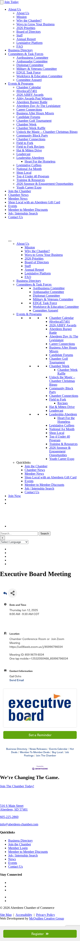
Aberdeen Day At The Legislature (38, 106)
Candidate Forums (28, 117)
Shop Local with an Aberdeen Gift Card (34, 202)
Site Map (6, 914)
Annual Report (26, 39)
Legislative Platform (29, 43)
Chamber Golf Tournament (33, 120)
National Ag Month (29, 169)
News (12, 859)
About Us (14, 9)
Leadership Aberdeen (30, 157)
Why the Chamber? (29, 20)
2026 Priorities (25, 28)
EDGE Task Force (28, 72)
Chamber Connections (30, 139)
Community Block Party (32, 135)
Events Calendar (58, 748)
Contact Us (15, 217)
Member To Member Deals (35, 752)
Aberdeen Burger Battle (31, 102)
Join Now (14, 496)
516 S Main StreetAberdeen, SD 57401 (14, 807)
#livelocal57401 (26, 91)
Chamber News (18, 195)
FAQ (19, 46)
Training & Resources (30, 180)
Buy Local (57, 752)
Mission (21, 17)
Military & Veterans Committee (36, 68)
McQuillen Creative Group (46, 918)
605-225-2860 (9, 817)
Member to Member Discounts (28, 209)
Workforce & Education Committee (39, 76)
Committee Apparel (29, 80)
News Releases (38, 748)
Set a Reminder (40, 735)
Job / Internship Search (23, 213)
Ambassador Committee (32, 61)
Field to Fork (24, 143)
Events (12, 206)
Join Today (11, 2)
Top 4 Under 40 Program (32, 176)
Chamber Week (26, 124)
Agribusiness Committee (32, 57)
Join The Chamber (46, 755)
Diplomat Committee (29, 65)
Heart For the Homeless (40, 161)
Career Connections (29, 109)
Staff (19, 35)
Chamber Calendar (28, 87)
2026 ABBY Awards (29, 94)
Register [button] (37, 934)
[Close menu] (1, 2)
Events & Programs (20, 83)
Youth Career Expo (28, 187)
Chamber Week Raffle (30, 128)
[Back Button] (5, 594)
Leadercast (23, 154)
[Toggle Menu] (9, 241)
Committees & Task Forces (25, 54)
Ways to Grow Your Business (35, 24)
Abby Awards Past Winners (34, 98)
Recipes (62, 403)
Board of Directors (28, 31)
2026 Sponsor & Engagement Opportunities (44, 183)
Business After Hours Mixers (35, 113)
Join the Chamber (19, 191)
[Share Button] (12, 593)
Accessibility (24, 914)
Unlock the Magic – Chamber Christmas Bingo (47, 132)
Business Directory (20, 50)
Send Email (16, 680)
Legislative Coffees (28, 165)
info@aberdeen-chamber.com (19, 824)
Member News (17, 198)
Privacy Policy (45, 914)
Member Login (18, 848)
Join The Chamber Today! (17, 786)
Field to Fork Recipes (30, 146)
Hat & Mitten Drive (29, 150)
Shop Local (23, 172)
